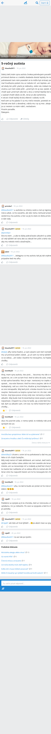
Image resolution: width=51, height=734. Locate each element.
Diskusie (5, 56)
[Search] (37, 3)
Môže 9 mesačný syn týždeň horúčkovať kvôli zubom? (22, 573)
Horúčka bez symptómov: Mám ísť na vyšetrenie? (20, 434)
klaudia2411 (8, 210)
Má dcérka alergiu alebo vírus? (13, 552)
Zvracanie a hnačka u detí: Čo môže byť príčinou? (20, 438)
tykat (5, 352)
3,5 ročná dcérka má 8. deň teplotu (14, 565)
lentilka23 (7, 454)
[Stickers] (3, 588)
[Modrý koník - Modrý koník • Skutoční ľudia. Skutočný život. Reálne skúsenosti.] (25, 3)
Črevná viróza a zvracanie (11, 561)
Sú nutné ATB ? (7, 556)
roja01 (5, 523)
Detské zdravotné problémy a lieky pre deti (29, 56)
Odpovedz (13, 119)
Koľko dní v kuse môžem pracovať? (14, 569)
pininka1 (7, 233)
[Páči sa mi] (3, 119)
